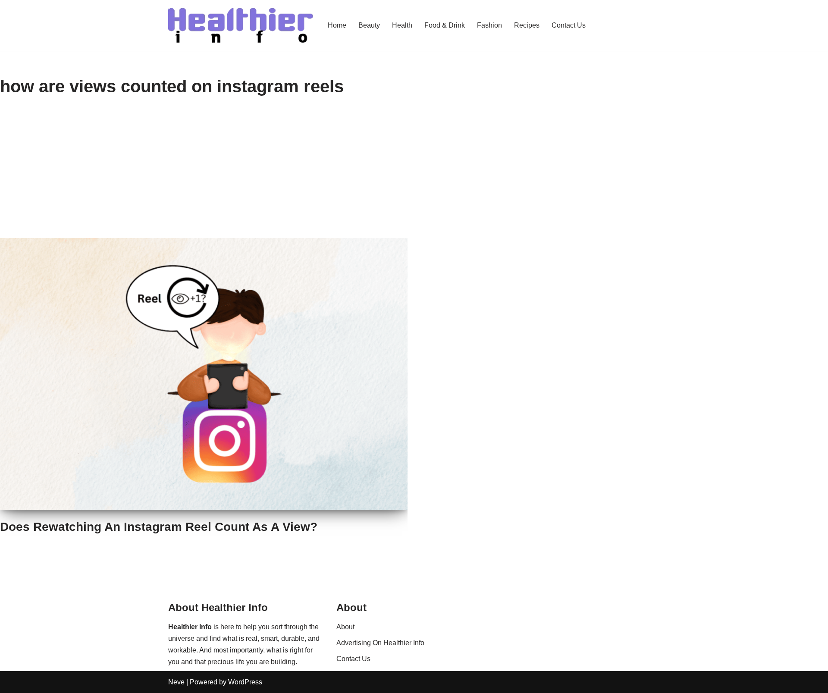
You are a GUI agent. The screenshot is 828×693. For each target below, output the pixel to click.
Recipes (526, 25)
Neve (176, 682)
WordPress (245, 682)
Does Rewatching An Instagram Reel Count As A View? (158, 526)
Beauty (369, 25)
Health (402, 25)
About (345, 626)
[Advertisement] (414, 173)
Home (337, 25)
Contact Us (569, 25)
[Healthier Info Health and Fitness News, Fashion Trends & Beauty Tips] (240, 25)
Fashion (489, 25)
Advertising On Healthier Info (380, 642)
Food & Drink (444, 25)
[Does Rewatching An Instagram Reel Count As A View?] (204, 374)
